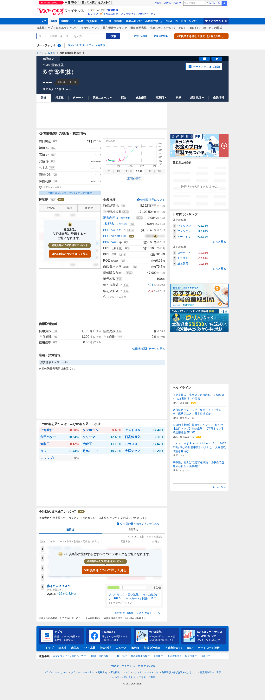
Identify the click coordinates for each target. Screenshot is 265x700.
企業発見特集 (161, 36)
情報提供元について (152, 199)
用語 (55, 141)
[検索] (224, 3)
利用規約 (102, 672)
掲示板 (118, 21)
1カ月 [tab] (129, 171)
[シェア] (204, 59)
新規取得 (113, 10)
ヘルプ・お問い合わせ (123, 677)
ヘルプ (177, 3)
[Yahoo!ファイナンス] (61, 9)
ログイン (93, 13)
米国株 (65, 21)
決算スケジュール (160, 27)
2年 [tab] (159, 171)
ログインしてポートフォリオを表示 (86, 45)
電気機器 (57, 65)
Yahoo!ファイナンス (122, 665)
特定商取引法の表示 (210, 672)
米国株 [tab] (156, 656)
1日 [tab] (108, 171)
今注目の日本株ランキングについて (141, 523)
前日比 (70, 529)
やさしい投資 (140, 36)
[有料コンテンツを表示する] (155, 236)
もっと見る (219, 241)
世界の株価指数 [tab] (139, 656)
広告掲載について (119, 672)
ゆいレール (214, 3)
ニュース (105, 21)
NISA (169, 21)
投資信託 (92, 21)
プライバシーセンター (82, 672)
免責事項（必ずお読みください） (179, 672)
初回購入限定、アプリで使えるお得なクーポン (129, 13)
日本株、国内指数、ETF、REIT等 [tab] (107, 656)
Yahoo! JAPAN (162, 3)
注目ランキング (90, 27)
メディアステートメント (145, 672)
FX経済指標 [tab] (173, 656)
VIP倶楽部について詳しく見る (69, 253)
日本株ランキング (67, 27)
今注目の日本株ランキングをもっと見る (138, 613)
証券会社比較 (134, 21)
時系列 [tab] (204, 656)
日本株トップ (44, 27)
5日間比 (133, 529)
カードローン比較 (186, 21)
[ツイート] (216, 59)
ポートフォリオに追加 (206, 66)
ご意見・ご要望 (147, 677)
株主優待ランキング (115, 27)
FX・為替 (77, 21)
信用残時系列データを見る (148, 348)
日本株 (53, 21)
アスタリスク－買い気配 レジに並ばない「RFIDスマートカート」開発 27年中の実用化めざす (134, 596)
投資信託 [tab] (189, 656)
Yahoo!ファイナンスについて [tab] (68, 656)
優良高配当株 (138, 27)
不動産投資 (152, 21)
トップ (42, 21)
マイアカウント (214, 21)
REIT (193, 27)
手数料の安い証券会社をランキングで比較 (70, 193)
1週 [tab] (118, 171)
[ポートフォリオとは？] (59, 45)
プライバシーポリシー (55, 672)
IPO (180, 27)
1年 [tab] (149, 171)
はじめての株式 (212, 27)
